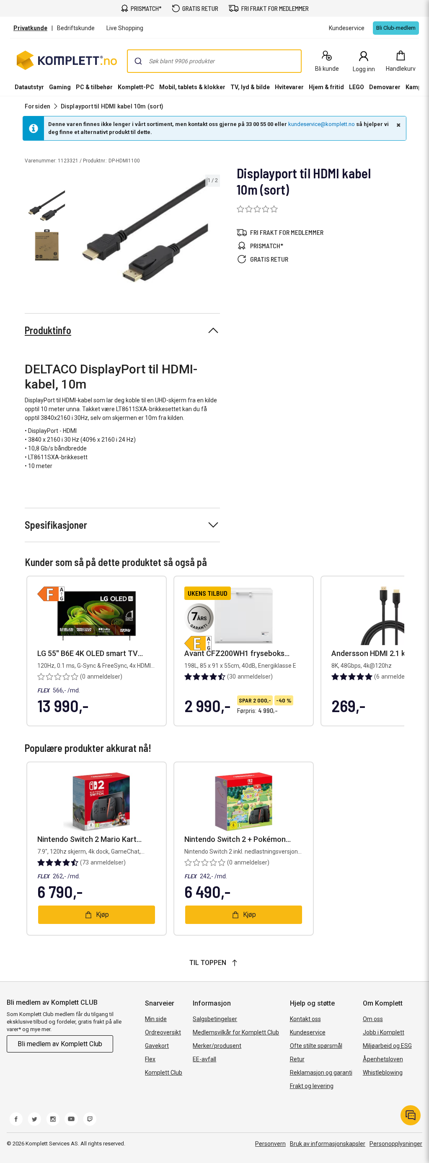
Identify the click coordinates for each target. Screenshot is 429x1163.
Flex (150, 1059)
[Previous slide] (78, 230)
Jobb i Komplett (383, 1032)
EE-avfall (204, 1059)
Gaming (60, 87)
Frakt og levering (311, 1086)
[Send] (138, 61)
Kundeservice (308, 1032)
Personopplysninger (396, 1143)
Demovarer (385, 87)
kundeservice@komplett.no (321, 124)
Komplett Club (163, 1072)
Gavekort (157, 1045)
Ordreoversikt (163, 1032)
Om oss (373, 1019)
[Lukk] (397, 124)
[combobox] (214, 61)
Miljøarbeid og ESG (387, 1045)
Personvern (270, 1143)
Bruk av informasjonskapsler (327, 1143)
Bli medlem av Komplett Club (60, 1044)
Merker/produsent (217, 1045)
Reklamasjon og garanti (321, 1072)
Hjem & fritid (326, 87)
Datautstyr (29, 87)
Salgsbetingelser (215, 1019)
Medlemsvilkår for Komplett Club (236, 1032)
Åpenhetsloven (383, 1059)
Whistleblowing (383, 1072)
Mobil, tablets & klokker (192, 87)
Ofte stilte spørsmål (316, 1045)
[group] (146, 229)
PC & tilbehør (94, 87)
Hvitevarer (289, 87)
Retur (297, 1059)
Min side (156, 1019)
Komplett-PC (136, 87)
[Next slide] (212, 230)
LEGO (356, 87)
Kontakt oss (305, 1019)
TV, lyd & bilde (250, 87)
